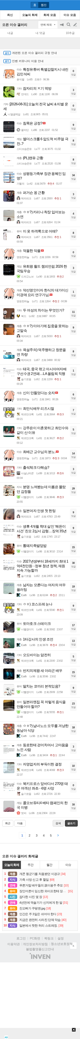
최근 (7, 823)
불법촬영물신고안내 (40, 949)
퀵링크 (49, 938)
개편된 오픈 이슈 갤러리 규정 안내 (34, 53)
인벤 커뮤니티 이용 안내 (28, 61)
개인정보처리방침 (35, 944)
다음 (20, 823)
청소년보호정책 (62, 944)
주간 (30, 865)
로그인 (21, 938)
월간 (49, 865)
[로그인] (67, 4)
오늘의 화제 (11, 865)
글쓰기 (75, 25)
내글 (10, 33)
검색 (58, 823)
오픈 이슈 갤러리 (14, 24)
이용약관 (13, 944)
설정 (61, 938)
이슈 (68, 865)
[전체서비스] (75, 4)
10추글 (70, 33)
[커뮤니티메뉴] (4, 5)
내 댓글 (40, 33)
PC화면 (35, 938)
